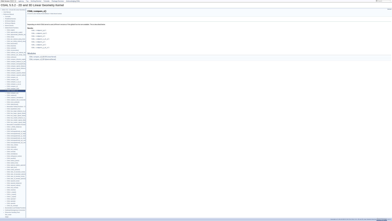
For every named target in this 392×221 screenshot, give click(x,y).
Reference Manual (8, 14)
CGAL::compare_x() (12, 77)
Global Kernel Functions (11, 28)
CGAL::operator (11, 203)
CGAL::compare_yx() (12, 93)
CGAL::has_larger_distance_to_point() (17, 111)
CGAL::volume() (11, 190)
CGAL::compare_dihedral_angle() (16, 59)
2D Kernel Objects (10, 21)
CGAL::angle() (11, 30)
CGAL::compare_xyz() (13, 88)
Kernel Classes (9, 25)
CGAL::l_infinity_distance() (14, 127)
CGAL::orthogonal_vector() (14, 156)
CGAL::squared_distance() (14, 183)
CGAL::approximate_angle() (14, 32)
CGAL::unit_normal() (12, 187)
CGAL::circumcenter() (13, 50)
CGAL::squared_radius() (13, 185)
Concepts (7, 16)
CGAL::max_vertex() (12, 145)
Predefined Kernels (10, 19)
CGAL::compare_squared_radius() (16, 75)
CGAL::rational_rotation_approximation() (18, 165)
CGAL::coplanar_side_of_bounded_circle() (19, 100)
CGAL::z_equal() (11, 196)
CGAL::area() (10, 37)
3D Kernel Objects (10, 23)
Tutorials (46, 1)
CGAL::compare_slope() (13, 70)
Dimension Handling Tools (12, 212)
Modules (389, 9)
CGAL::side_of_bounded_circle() (16, 172)
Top (27, 1)
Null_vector (8, 214)
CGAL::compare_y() (12, 86)
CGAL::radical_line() (12, 163)
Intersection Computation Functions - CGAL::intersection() (23, 124)
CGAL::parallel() (11, 158)
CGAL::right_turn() (12, 167)
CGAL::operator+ (11, 199)
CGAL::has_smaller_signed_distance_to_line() (20, 120)
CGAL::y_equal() (11, 194)
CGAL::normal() (11, 151)
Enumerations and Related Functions (15, 208)
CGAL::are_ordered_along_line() (16, 39)
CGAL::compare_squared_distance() (17, 73)
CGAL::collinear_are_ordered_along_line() (19, 52)
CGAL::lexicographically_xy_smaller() (17, 136)
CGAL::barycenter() (12, 43)
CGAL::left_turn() (11, 129)
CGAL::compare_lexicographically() (17, 64)
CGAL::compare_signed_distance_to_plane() (19, 68)
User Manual (7, 12)
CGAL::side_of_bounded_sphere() (16, 174)
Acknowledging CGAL (73, 1)
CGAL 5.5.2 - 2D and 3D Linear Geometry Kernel (15, 10)
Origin (6, 217)
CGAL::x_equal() (11, 192)
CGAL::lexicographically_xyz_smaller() (17, 140)
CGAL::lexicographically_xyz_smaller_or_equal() (20, 142)
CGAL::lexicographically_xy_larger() (17, 131)
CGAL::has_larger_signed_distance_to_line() (19, 113)
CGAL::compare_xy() (12, 79)
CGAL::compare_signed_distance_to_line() (19, 66)
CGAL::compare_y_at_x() (14, 84)
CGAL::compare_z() (12, 91)
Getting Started (36, 1)
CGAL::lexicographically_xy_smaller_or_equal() (20, 138)
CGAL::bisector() (11, 46)
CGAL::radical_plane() (13, 160)
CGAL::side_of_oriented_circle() (16, 176)
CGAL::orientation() (12, 154)
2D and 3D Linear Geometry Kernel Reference (38, 13)
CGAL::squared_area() (13, 181)
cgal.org (21, 1)
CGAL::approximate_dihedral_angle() (17, 34)
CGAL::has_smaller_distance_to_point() (18, 118)
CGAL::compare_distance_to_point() (17, 61)
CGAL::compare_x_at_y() (14, 82)
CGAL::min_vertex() (12, 149)
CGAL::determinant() (12, 104)
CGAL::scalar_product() (13, 169)
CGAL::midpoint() (11, 147)
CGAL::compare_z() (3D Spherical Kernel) (42, 59)
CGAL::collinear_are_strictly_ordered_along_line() (21, 55)
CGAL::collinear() (11, 57)
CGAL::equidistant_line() (13, 109)
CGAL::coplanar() (11, 95)
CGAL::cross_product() (13, 102)
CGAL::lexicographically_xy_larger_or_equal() (20, 133)
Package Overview (58, 1)
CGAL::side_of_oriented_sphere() (16, 178)
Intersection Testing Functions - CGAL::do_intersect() (21, 106)
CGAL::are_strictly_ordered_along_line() (18, 41)
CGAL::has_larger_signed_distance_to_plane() (20, 115)
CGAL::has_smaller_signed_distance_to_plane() (20, 122)
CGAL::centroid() (11, 48)
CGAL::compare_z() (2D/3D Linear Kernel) (42, 57)
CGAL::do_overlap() (12, 205)
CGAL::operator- (11, 201)
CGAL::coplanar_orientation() (15, 97)
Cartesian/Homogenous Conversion (15, 210)
